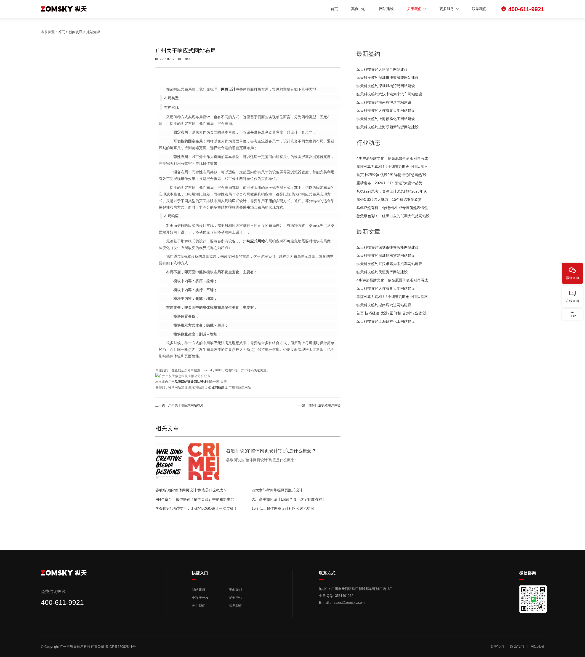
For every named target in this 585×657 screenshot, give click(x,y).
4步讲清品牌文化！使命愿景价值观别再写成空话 (392, 159)
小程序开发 (200, 597)
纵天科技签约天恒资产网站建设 (382, 69)
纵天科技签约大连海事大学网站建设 (385, 111)
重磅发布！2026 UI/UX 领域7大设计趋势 (389, 183)
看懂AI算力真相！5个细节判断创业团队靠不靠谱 (392, 168)
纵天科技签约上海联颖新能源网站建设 (387, 127)
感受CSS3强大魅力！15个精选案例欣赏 (389, 199)
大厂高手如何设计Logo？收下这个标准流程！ (289, 499)
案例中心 (358, 9)
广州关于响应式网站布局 (185, 405)
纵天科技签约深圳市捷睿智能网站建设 (387, 78)
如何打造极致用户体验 (324, 405)
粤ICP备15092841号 (121, 647)
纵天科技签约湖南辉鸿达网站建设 (383, 102)
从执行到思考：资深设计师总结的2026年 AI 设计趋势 (392, 192)
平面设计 (235, 589)
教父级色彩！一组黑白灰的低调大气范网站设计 (393, 217)
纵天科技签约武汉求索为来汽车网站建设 (389, 94)
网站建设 (386, 9)
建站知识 (93, 32)
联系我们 (479, 9)
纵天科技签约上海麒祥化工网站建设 (385, 119)
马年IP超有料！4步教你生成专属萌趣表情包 (392, 208)
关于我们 (414, 9)
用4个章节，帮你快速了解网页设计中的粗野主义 (194, 499)
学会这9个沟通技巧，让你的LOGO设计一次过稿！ (196, 508)
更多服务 (446, 9)
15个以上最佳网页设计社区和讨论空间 (283, 508)
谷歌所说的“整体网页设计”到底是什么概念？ (191, 490)
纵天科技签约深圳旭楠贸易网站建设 (385, 86)
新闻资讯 (75, 32)
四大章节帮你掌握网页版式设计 (277, 490)
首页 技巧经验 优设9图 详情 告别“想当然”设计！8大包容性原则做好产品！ (391, 176)
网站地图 (537, 647)
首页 (334, 9)
